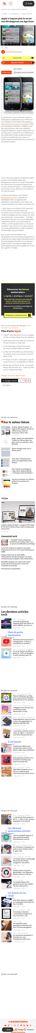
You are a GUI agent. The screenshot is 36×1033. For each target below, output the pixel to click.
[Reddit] (21, 1025)
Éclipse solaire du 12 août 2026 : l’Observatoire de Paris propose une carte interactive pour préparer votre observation (17, 557)
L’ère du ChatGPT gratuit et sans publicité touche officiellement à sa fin (23, 837)
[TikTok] (8, 1025)
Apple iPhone (27, 14)
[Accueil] (4, 3)
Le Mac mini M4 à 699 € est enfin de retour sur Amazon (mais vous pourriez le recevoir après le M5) (18, 354)
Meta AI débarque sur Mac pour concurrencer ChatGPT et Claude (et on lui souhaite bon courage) (23, 698)
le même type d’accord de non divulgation (16, 123)
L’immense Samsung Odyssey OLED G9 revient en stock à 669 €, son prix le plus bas (23, 623)
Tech (5, 14)
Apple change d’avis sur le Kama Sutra (21, 449)
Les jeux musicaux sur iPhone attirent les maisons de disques (23, 481)
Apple (17, 331)
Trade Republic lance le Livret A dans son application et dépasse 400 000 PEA (24, 721)
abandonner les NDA (9, 197)
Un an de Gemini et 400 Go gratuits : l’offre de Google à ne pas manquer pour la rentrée (23, 653)
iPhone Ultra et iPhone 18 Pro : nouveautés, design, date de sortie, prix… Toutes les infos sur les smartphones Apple (18, 367)
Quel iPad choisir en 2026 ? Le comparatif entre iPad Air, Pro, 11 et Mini (23, 902)
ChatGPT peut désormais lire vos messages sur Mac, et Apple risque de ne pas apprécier (18, 336)
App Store (6, 385)
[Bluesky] (27, 1025)
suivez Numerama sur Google (16, 326)
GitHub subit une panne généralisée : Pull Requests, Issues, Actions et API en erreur (23, 872)
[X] (11, 1025)
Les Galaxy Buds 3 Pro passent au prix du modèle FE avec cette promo (23, 884)
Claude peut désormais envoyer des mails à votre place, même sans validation (23, 748)
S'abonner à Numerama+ (16, 315)
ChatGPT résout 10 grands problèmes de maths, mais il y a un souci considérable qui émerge (22, 542)
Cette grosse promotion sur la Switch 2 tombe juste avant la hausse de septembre (23, 760)
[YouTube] (5, 1025)
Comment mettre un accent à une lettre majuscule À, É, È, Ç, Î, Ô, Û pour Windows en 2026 (17, 550)
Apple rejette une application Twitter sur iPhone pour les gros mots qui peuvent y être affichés (22, 441)
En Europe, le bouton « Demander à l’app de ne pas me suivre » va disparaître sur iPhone (18, 361)
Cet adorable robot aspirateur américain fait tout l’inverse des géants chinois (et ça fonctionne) (22, 925)
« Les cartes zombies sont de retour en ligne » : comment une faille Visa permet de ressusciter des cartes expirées (23, 733)
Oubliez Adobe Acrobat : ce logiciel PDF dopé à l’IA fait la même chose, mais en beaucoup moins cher (23, 430)
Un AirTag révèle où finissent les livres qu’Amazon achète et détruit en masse (16, 347)
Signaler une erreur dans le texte (13, 376)
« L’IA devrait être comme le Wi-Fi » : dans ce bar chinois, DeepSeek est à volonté (23, 819)
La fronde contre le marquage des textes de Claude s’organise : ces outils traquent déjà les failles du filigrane (24, 861)
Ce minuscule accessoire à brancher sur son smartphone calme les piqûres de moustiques (23, 937)
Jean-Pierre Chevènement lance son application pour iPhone (22, 461)
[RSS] (24, 1025)
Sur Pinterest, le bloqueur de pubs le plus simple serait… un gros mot (23, 849)
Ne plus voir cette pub (9, 417)
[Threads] (30, 1025)
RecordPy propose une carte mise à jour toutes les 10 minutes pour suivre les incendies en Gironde (15, 564)
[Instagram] (15, 1025)
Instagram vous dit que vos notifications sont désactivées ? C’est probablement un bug (23, 709)
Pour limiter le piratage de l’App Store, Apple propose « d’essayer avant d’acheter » (22, 471)
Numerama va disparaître (10, 569)
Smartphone (14, 14)
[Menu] (10, 3)
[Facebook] (18, 1025)
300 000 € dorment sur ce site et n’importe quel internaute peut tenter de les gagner (23, 771)
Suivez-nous (6, 72)
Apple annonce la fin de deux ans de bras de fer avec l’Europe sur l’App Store (18, 342)
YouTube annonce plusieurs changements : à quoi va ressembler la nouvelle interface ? (23, 641)
